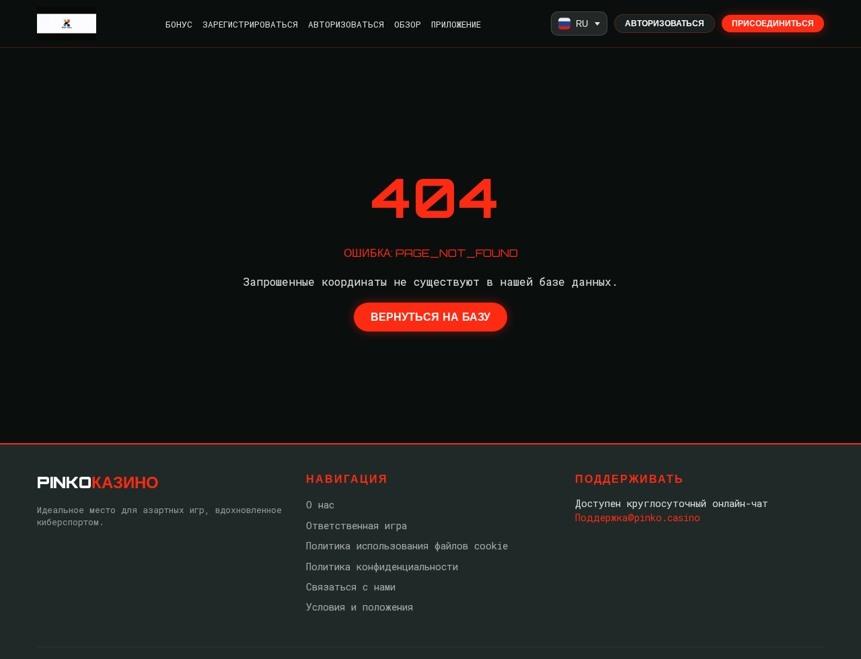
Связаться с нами (351, 586)
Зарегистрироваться (250, 24)
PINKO (98, 482)
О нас (320, 504)
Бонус (178, 24)
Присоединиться (773, 23)
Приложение (456, 24)
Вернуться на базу (430, 316)
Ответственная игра (356, 525)
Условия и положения (359, 606)
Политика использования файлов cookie (407, 545)
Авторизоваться (346, 24)
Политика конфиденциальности (382, 566)
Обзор (407, 24)
